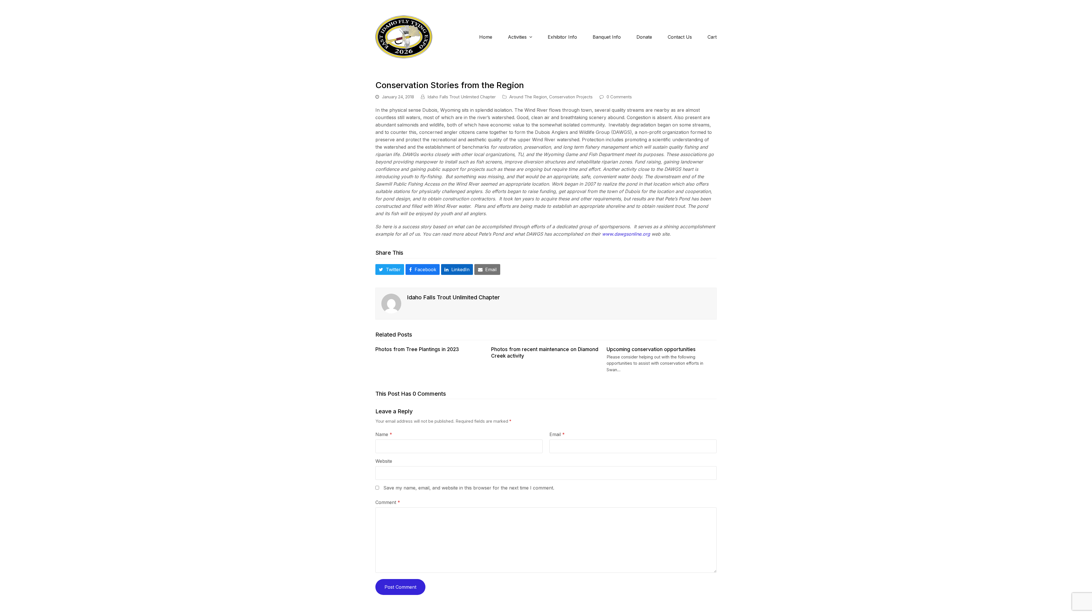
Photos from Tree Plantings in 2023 (417, 349)
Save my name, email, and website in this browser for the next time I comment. (468, 488)
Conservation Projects (571, 96)
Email (557, 434)
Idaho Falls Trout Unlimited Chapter (461, 96)
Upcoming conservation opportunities (651, 349)
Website (383, 461)
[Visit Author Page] (391, 303)
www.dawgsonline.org (626, 234)
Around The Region (528, 96)
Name (383, 434)
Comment (387, 502)
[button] (389, 269)
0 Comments (619, 96)
